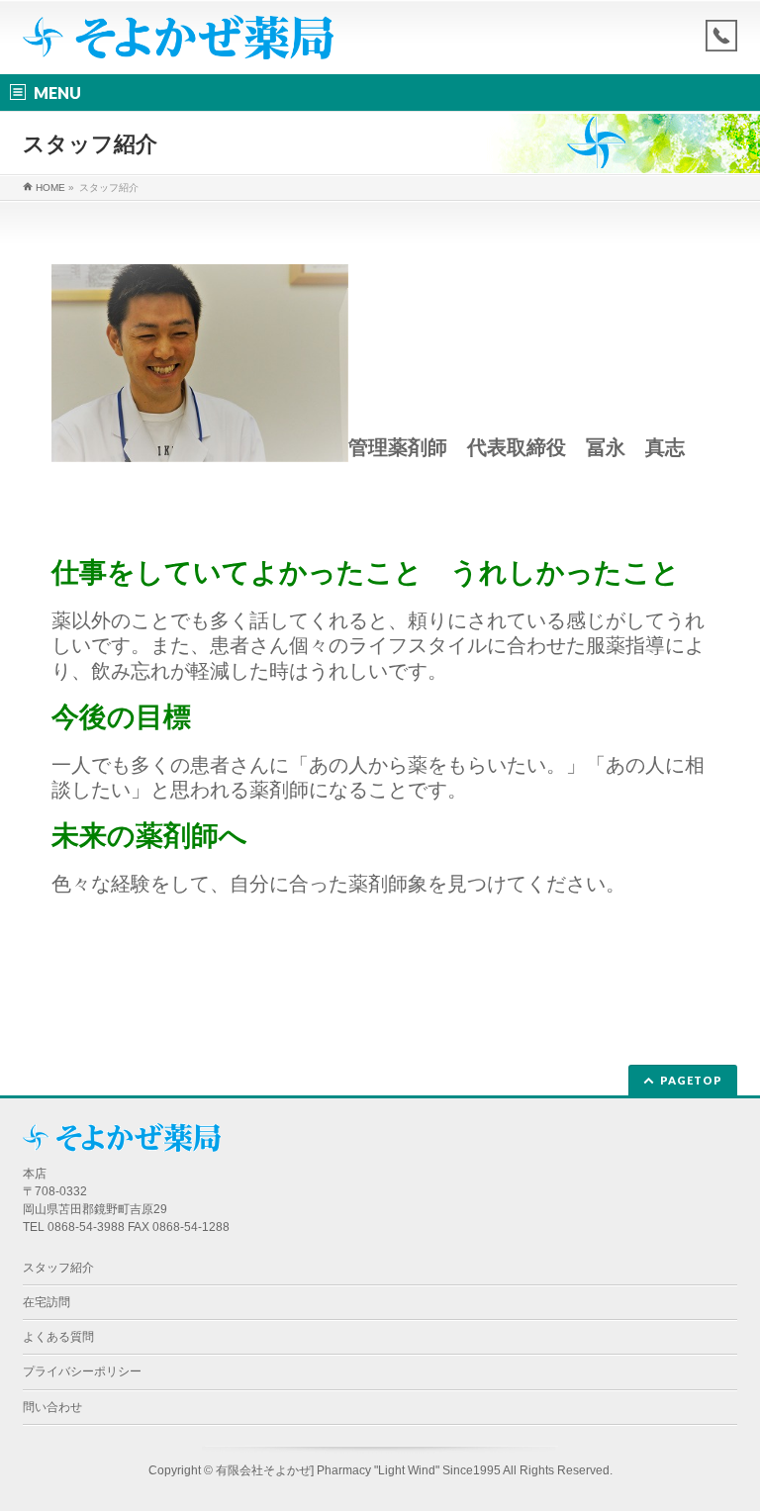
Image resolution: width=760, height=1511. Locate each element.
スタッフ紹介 (58, 1268)
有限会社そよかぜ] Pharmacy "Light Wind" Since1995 (358, 1470)
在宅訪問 (46, 1302)
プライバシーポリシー (82, 1371)
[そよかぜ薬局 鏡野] (178, 36)
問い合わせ (52, 1407)
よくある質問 (58, 1337)
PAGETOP (691, 1080)
